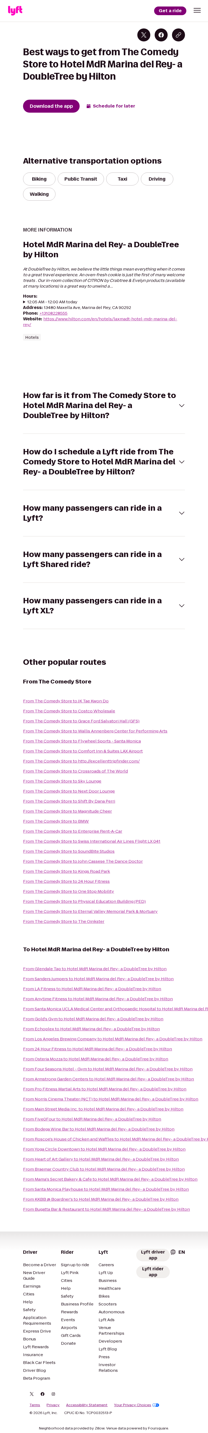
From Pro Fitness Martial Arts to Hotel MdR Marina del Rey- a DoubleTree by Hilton (104, 1089)
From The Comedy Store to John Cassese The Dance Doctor (83, 861)
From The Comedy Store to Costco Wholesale (69, 711)
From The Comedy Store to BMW (56, 821)
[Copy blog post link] (178, 34)
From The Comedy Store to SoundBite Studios (69, 851)
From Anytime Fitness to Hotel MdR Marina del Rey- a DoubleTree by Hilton (98, 999)
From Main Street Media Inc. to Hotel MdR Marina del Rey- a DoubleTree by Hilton (103, 1109)
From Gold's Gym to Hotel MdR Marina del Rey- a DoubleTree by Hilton (93, 1019)
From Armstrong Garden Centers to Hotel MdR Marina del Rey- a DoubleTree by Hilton (108, 1079)
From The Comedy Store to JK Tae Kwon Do (66, 701)
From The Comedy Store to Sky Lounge (62, 781)
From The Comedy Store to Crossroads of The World (75, 771)
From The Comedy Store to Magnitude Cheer (67, 811)
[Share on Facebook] (161, 34)
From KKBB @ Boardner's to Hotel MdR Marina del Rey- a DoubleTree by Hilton (100, 1199)
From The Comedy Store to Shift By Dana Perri (69, 801)
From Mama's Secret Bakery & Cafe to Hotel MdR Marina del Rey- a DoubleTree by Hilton (110, 1179)
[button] (197, 10)
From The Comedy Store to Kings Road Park (66, 871)
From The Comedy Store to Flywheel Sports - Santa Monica (82, 741)
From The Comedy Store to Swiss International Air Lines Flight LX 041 (91, 841)
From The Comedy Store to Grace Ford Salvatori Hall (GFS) (81, 721)
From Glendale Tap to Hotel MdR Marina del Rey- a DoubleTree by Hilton (95, 969)
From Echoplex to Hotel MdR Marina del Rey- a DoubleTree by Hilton (91, 1029)
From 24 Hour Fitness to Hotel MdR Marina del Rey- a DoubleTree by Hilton (97, 1049)
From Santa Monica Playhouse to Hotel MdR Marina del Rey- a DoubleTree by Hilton (106, 1189)
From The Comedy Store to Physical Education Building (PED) (84, 901)
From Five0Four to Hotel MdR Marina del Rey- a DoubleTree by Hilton (92, 1119)
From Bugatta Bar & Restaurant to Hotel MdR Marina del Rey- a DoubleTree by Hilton (106, 1209)
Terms (35, 1405)
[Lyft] (15, 10)
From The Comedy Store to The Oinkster (63, 921)
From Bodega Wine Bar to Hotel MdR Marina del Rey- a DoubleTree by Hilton (98, 1129)
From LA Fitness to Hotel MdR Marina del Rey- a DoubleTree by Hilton (92, 989)
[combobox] (177, 1252)
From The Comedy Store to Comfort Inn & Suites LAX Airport (83, 751)
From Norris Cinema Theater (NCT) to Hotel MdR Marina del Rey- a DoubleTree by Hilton (110, 1099)
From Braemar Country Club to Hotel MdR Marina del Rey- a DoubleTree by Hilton (104, 1169)
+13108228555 (53, 313)
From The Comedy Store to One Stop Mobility (68, 891)
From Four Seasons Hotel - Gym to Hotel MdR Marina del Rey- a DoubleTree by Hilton (108, 1069)
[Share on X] (143, 34)
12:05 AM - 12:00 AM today (52, 302)
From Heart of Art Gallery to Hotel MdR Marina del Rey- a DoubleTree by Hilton (101, 1159)
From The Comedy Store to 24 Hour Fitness (66, 881)
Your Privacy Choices (132, 1405)
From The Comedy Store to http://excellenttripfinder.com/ (81, 761)
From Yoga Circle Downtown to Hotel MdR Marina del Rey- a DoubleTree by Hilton (104, 1149)
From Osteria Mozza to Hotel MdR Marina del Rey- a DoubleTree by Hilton (95, 1059)
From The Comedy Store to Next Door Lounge (69, 791)
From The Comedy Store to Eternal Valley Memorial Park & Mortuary (90, 911)
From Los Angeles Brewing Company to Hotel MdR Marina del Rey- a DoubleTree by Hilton (112, 1039)
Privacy (53, 1405)
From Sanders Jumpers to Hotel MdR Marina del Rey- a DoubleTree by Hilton (98, 979)
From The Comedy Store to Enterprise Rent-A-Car (72, 831)
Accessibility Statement (87, 1405)
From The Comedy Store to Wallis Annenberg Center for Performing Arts (95, 731)
